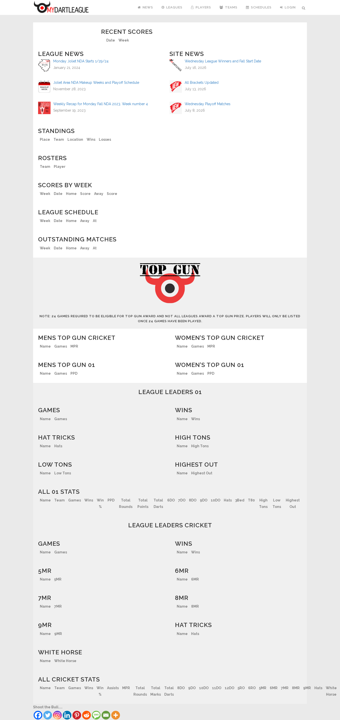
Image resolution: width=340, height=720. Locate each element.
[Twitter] (47, 715)
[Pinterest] (76, 715)
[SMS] (96, 715)
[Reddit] (86, 715)
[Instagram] (57, 715)
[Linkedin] (67, 715)
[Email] (106, 715)
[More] (115, 715)
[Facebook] (38, 715)
